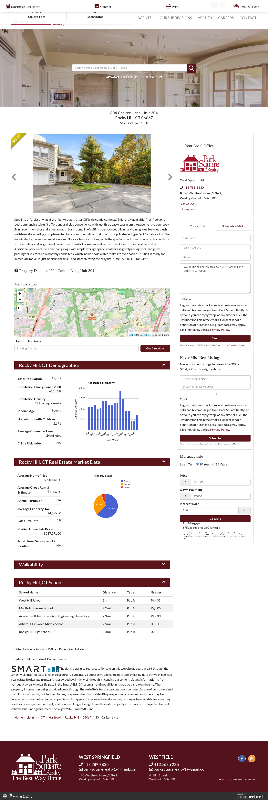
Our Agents (187, 209)
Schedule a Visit (232, 226)
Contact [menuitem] (248, 18)
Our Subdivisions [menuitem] (176, 18)
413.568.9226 (166, 764)
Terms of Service (235, 345)
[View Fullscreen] (20, 308)
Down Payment (191, 489)
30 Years (205, 464)
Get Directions (155, 348)
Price (183, 475)
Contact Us (187, 203)
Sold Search (150, 77)
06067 (87, 717)
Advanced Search (119, 77)
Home (18, 717)
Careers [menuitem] (226, 18)
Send (215, 338)
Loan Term (187, 464)
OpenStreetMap (147, 335)
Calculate (215, 518)
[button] (191, 68)
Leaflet (132, 335)
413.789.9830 (96, 764)
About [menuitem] (204, 18)
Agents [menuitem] (144, 18)
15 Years (221, 464)
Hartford (55, 717)
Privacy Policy (219, 329)
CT (43, 717)
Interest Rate (189, 504)
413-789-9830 (194, 187)
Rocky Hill (72, 717)
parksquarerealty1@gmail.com (110, 769)
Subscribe (215, 438)
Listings (31, 717)
